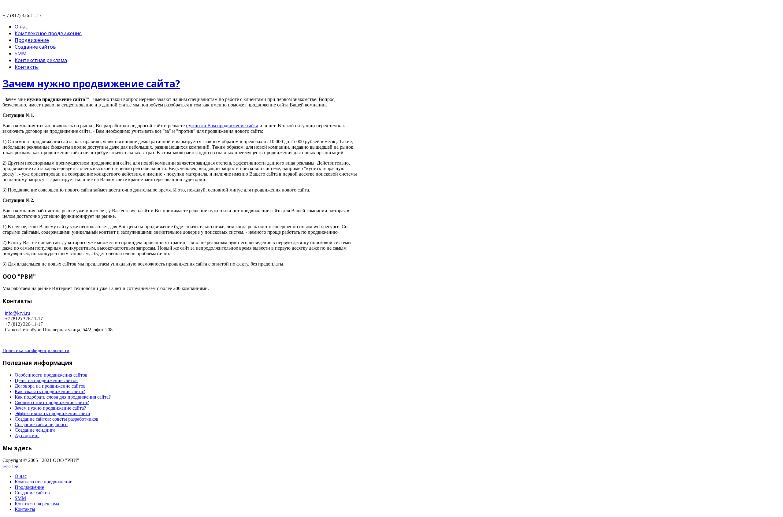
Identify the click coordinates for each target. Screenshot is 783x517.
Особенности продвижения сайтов (51, 375)
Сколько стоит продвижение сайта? (52, 402)
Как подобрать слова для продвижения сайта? (63, 397)
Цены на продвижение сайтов (46, 380)
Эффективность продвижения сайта (52, 413)
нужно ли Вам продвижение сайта (222, 125)
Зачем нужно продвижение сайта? (91, 83)
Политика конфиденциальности (35, 350)
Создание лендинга (35, 430)
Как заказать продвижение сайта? (50, 391)
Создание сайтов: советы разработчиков (56, 419)
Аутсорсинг (27, 435)
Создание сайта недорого (41, 424)
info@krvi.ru (17, 313)
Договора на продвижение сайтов (50, 386)
